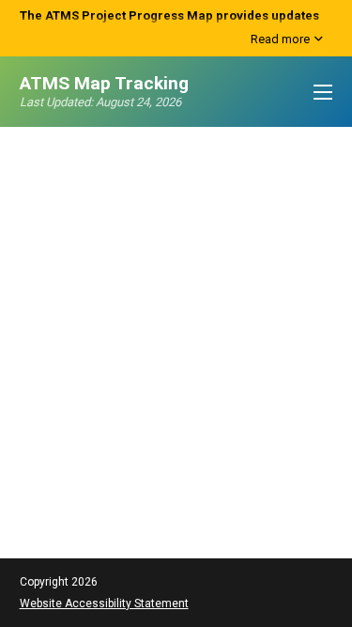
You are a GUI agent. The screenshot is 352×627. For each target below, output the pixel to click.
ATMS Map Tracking (104, 83)
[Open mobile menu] (323, 92)
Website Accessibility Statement (104, 603)
